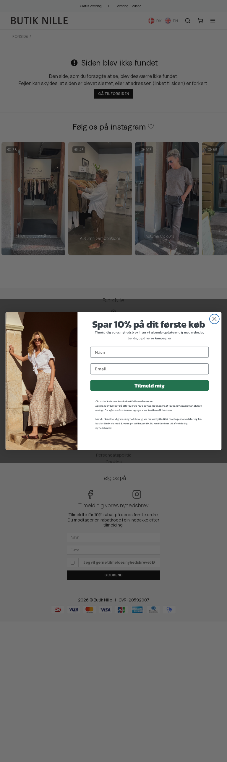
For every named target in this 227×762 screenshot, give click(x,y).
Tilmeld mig (149, 385)
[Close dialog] (214, 319)
